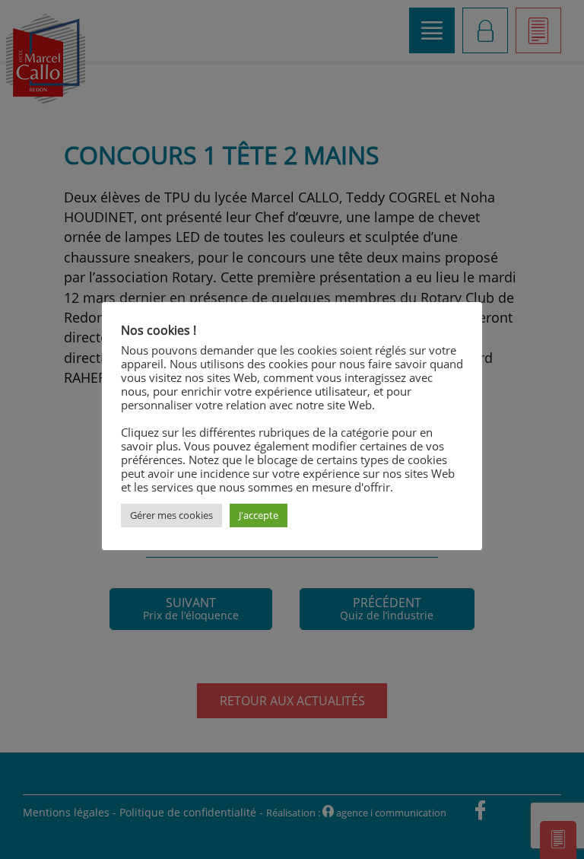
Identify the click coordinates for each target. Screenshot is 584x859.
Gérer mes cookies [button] (171, 515)
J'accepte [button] (258, 515)
